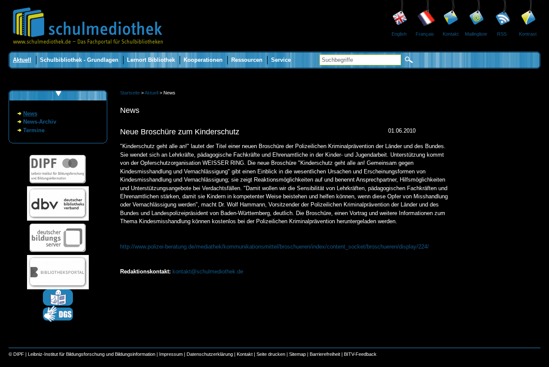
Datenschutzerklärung (210, 354)
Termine (34, 130)
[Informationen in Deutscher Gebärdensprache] (58, 320)
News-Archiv (39, 121)
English (399, 33)
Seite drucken (270, 354)
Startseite (130, 92)
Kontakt (451, 33)
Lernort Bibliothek (151, 60)
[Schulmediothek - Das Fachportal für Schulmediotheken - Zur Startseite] (88, 49)
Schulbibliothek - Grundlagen (79, 60)
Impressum (171, 354)
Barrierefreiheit (325, 354)
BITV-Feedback (360, 354)
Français (425, 33)
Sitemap (297, 354)
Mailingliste (476, 33)
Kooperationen (203, 60)
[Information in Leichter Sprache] (58, 303)
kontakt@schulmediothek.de (207, 271)
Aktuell (22, 60)
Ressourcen (246, 60)
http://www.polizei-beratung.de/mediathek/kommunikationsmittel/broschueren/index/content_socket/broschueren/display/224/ (274, 246)
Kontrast (528, 33)
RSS (502, 33)
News (30, 113)
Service (281, 60)
